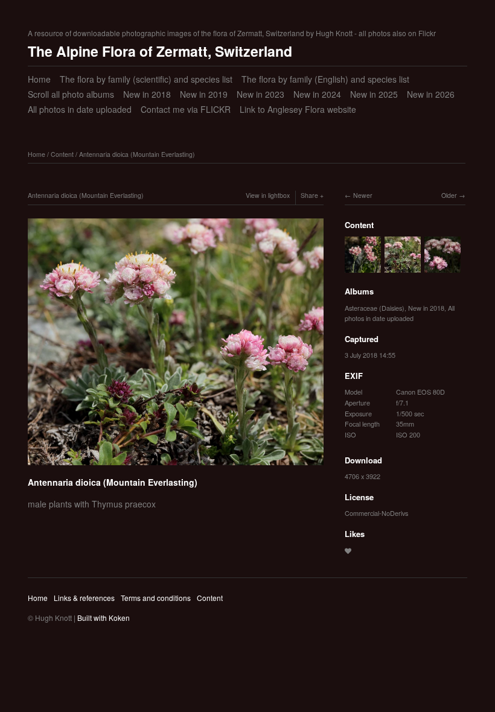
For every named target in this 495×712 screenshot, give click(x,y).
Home (39, 79)
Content (62, 154)
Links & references (84, 598)
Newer (362, 195)
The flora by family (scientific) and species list (146, 79)
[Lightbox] (176, 467)
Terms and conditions (156, 598)
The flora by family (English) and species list (325, 79)
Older (449, 195)
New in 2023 (260, 94)
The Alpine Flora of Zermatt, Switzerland (160, 51)
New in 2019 (204, 94)
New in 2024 (317, 94)
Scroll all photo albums (71, 94)
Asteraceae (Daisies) (374, 308)
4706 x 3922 (362, 476)
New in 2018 (147, 94)
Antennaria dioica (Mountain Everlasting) (137, 154)
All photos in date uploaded (80, 109)
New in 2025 (374, 94)
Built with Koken (103, 617)
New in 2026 (431, 94)
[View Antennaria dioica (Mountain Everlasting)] (363, 267)
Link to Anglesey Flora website (298, 109)
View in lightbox (268, 195)
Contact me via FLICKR (186, 109)
